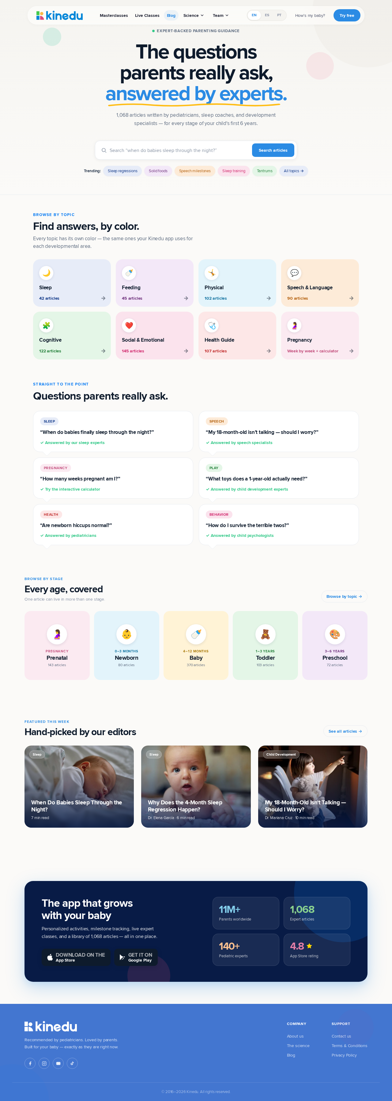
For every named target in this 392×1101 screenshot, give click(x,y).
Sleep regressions (122, 170)
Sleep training (233, 170)
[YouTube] (58, 1063)
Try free (347, 15)
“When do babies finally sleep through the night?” (97, 432)
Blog (171, 15)
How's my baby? (310, 15)
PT (279, 15)
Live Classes (147, 15)
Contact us (341, 1036)
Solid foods (158, 170)
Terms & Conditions (350, 1045)
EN (254, 15)
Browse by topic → (344, 596)
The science (298, 1045)
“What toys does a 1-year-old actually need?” (256, 478)
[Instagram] (44, 1063)
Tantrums (265, 170)
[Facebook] (30, 1063)
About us (295, 1036)
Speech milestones (195, 170)
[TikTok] (72, 1063)
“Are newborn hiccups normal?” (76, 525)
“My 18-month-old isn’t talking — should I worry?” (262, 432)
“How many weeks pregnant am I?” (80, 478)
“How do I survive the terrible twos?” (247, 525)
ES (267, 15)
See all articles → (345, 731)
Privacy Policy (344, 1055)
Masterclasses (114, 15)
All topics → (293, 170)
